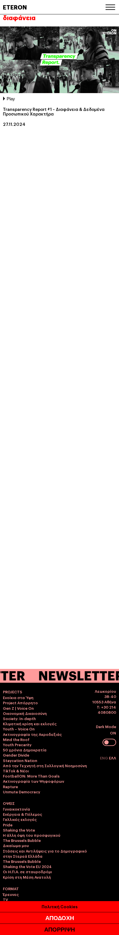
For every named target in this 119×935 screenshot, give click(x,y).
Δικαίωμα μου (16, 845)
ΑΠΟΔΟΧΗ (59, 918)
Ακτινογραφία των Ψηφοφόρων (33, 781)
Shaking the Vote (19, 829)
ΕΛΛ (112, 757)
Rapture (10, 786)
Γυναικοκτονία (16, 808)
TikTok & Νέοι (16, 770)
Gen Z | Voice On (18, 708)
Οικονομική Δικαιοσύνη (25, 713)
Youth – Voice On (19, 728)
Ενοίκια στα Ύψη (18, 697)
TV (5, 899)
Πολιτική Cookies (60, 906)
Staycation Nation (20, 760)
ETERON (15, 7)
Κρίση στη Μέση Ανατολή (27, 877)
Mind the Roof (16, 739)
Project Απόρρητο (20, 702)
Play (11, 98)
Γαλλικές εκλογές (20, 819)
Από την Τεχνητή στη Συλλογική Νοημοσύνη (45, 765)
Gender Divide (16, 754)
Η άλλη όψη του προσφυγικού (31, 835)
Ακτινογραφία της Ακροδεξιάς (32, 734)
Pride (7, 824)
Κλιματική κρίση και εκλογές (30, 723)
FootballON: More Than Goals (31, 775)
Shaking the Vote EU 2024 (27, 866)
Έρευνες (11, 894)
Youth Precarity (17, 744)
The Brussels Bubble (22, 840)
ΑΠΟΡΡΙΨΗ (59, 929)
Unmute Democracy (21, 791)
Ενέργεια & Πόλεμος (22, 814)
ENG (104, 757)
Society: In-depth (19, 718)
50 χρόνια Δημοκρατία (25, 749)
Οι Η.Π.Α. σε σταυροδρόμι (27, 871)
